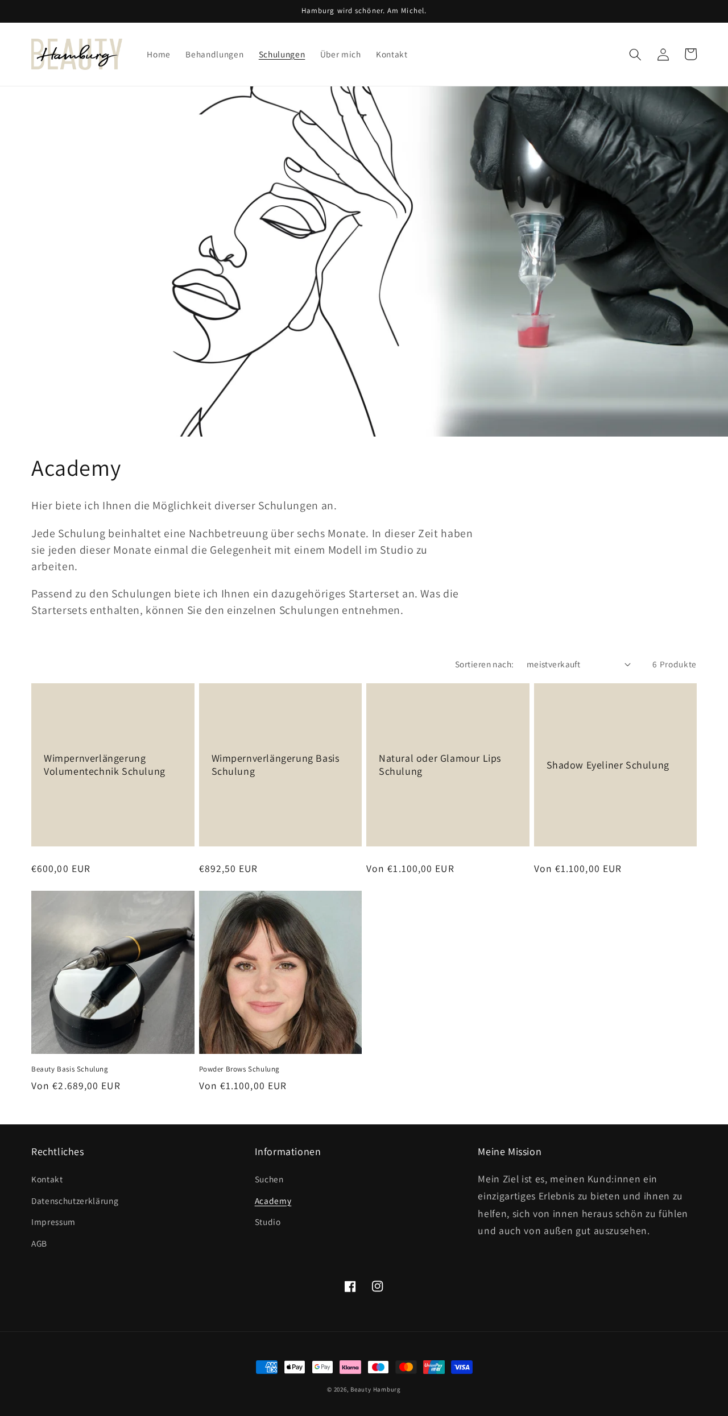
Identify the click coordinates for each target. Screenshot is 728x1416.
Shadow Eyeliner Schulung (608, 764)
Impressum (53, 1221)
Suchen (269, 1179)
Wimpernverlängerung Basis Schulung (276, 764)
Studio (268, 1221)
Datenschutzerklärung (74, 1200)
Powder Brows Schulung (239, 1069)
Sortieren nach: (484, 664)
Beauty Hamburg (375, 1389)
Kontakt (47, 1179)
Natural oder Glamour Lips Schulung (440, 764)
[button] (635, 54)
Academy (273, 1200)
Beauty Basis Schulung (70, 1069)
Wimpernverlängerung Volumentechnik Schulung (105, 764)
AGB (39, 1243)
